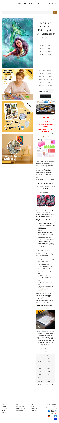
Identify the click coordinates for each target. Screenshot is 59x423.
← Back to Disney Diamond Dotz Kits (29, 391)
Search (4, 404)
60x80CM (49, 73)
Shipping (4, 408)
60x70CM (42, 73)
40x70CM (49, 57)
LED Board (45, 308)
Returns (4, 410)
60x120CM (42, 79)
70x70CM (49, 79)
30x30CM (42, 48)
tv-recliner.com (20, 408)
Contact (4, 406)
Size (46, 42)
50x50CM (49, 61)
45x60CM (42, 61)
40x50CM (49, 54)
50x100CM (49, 67)
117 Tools (45, 137)
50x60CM (42, 64)
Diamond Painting (21, 406)
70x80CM (42, 82)
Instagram (35, 410)
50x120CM (42, 70)
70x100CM (41, 85)
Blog (17, 404)
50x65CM (49, 64)
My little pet (19, 410)
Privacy (4, 412)
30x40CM (49, 48)
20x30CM (49, 45)
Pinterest (34, 408)
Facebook (34, 404)
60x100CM (49, 76)
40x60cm (42, 57)
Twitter (34, 406)
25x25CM (42, 45)
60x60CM (49, 70)
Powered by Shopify (51, 408)
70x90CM (49, 82)
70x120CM (49, 85)
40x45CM (42, 54)
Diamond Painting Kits (29, 3)
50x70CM (41, 67)
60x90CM (41, 76)
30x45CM (42, 51)
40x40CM (49, 51)
